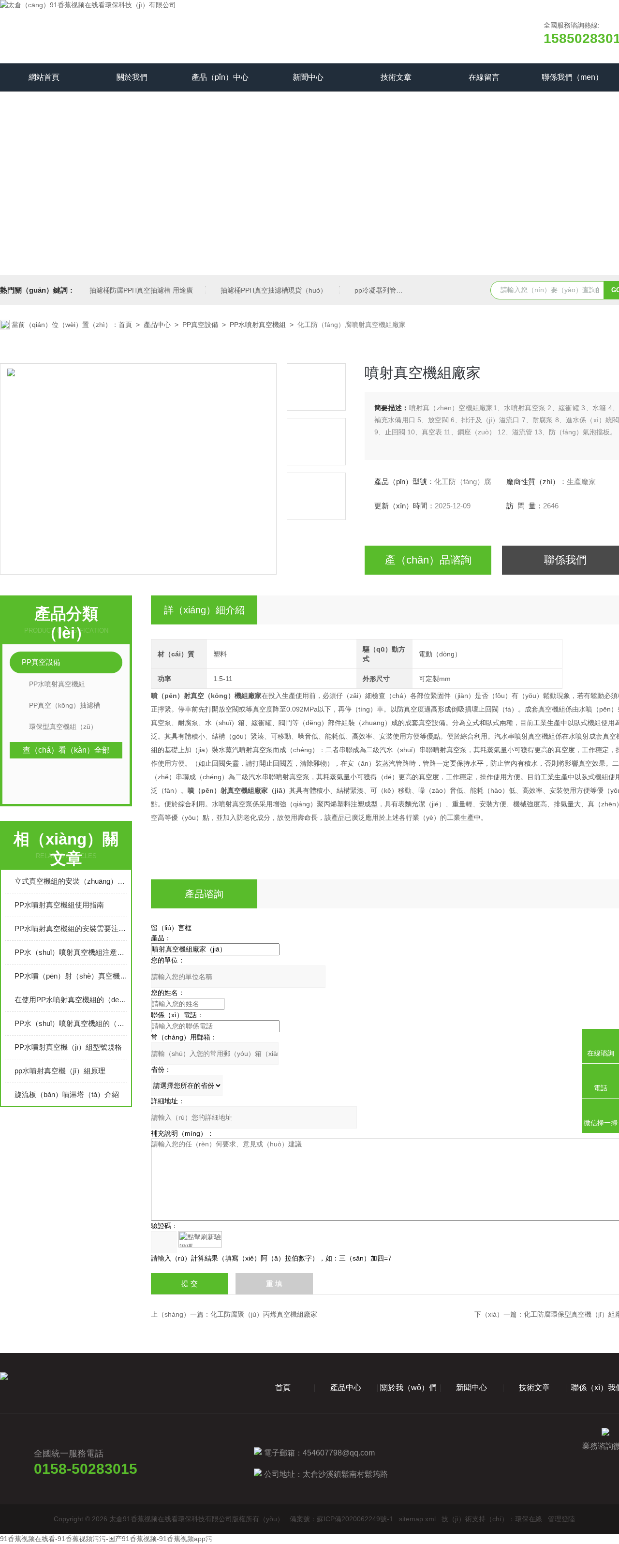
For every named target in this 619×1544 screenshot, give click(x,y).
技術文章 (396, 77)
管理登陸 (561, 1519)
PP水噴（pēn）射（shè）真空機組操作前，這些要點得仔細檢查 (71, 976)
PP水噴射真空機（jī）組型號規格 (68, 1047)
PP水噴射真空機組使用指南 (59, 905)
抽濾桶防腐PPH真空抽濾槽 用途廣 (141, 290)
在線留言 (484, 77)
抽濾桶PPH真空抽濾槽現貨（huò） (274, 290)
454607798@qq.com (339, 1453)
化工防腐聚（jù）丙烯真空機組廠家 (263, 1314)
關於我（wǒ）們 (408, 1387)
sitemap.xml (417, 1519)
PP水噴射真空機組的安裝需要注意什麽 (71, 928)
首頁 (125, 324)
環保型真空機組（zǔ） (63, 726)
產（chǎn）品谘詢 (428, 560)
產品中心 (157, 324)
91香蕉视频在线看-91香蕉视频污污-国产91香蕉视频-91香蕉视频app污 (106, 1539)
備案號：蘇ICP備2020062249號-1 (341, 1519)
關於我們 (132, 77)
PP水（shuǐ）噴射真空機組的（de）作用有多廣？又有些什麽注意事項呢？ (71, 1023)
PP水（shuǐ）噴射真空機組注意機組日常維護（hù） (71, 952)
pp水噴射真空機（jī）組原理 (60, 1071)
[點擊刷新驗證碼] (200, 1239)
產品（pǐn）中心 (220, 77)
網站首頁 (44, 77)
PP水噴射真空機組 (258, 324)
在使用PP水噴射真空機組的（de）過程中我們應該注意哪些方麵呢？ (71, 999)
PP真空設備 (200, 324)
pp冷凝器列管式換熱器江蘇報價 (402, 290)
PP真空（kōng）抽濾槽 (64, 705)
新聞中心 (308, 77)
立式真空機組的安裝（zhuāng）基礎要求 (71, 881)
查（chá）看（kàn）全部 (66, 750)
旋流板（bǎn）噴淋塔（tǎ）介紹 (67, 1094)
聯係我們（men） (572, 77)
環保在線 (528, 1519)
